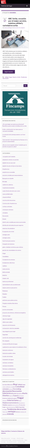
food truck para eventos (8, 241)
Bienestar (10, 384)
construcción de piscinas (8, 200)
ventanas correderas (7, 362)
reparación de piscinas (10, 407)
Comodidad (19, 387)
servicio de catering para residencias (11, 337)
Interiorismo (12, 400)
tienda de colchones (7, 350)
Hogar (10, 77)
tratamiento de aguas (8, 359)
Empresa (11, 395)
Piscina (4, 306)
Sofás (18, 77)
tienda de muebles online (9, 353)
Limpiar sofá (5, 278)
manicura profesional (7, 281)
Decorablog (17, 389)
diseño (24, 393)
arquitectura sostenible (8, 172)
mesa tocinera (22, 402)
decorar (13, 393)
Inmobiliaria (5, 256)
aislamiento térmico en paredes (10, 159)
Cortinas (10, 389)
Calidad (6, 77)
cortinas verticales (7, 206)
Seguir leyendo (9, 71)
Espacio (16, 395)
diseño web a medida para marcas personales (14, 222)
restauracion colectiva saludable (10, 328)
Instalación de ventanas (8, 259)
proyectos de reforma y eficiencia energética (14, 312)
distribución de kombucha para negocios (12, 225)
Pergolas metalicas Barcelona (10, 303)
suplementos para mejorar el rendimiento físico (14, 347)
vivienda (10, 414)
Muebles (4, 294)
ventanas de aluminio (7, 365)
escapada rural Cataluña (8, 156)
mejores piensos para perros (9, 287)
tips (7, 411)
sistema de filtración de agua (9, 344)
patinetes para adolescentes (9, 300)
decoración (7, 391)
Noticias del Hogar (6, 6)
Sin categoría (22, 27)
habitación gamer (12, 398)
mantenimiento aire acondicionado (11, 284)
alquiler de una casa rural (8, 163)
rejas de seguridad (7, 319)
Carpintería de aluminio (8, 188)
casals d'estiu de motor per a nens (11, 191)
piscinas (17, 405)
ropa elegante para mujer (8, 331)
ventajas (12, 411)
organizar (10, 405)
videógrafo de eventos (8, 375)
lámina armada (6, 272)
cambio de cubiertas (7, 184)
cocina (4, 387)
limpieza (5, 403)
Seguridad (5, 334)
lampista (4, 275)
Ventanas (18, 412)
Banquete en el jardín (8, 178)
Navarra (15, 77)
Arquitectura (5, 169)
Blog (15, 384)
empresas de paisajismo (8, 228)
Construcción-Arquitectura (9, 203)
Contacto (14, 431)
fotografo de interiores (8, 244)
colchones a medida (10, 387)
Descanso (19, 393)
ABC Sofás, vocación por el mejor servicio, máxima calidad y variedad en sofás (15, 22)
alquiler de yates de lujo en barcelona (12, 166)
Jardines (4, 266)
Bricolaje (4, 181)
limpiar (20, 400)
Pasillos (4, 297)
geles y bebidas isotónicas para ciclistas (12, 247)
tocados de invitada (7, 356)
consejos (5, 389)
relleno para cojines (7, 322)
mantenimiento (14, 403)
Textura (4, 411)
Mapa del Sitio (5, 431)
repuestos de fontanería (8, 325)
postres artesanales (7, 309)
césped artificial (6, 197)
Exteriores (5, 398)
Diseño (4, 219)
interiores (4, 400)
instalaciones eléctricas (8, 262)
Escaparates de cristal (8, 231)
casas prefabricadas (7, 194)
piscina (13, 405)
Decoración (16, 27)
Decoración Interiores (12, 392)
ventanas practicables (8, 372)
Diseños (5, 395)
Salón (17, 407)
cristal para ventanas (7, 209)
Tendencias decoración (16, 409)
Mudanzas (5, 291)
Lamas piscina (6, 269)
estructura (21, 395)
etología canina (6, 237)
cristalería (5, 212)
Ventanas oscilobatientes (9, 369)
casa (23, 384)
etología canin (6, 234)
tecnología (4, 409)
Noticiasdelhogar (8, 27)
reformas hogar (6, 316)
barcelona (4, 384)
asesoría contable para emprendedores (12, 175)
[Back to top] (26, 444)
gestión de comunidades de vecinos (11, 250)
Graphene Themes (13, 446)
